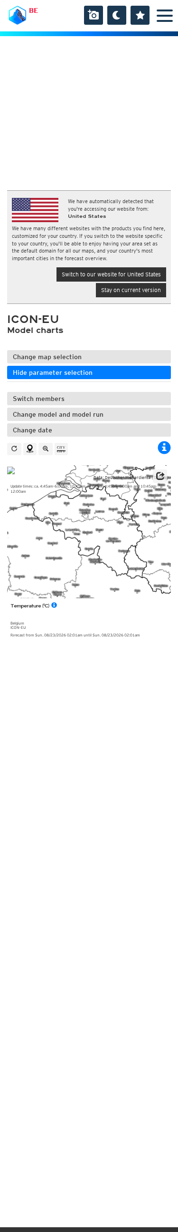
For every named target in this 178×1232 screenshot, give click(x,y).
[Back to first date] (14, 449)
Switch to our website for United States (111, 274)
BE (33, 10)
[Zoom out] (45, 449)
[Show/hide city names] (61, 449)
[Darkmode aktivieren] (116, 15)
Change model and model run (58, 414)
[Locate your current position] (30, 449)
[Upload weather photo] (93, 15)
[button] (160, 476)
